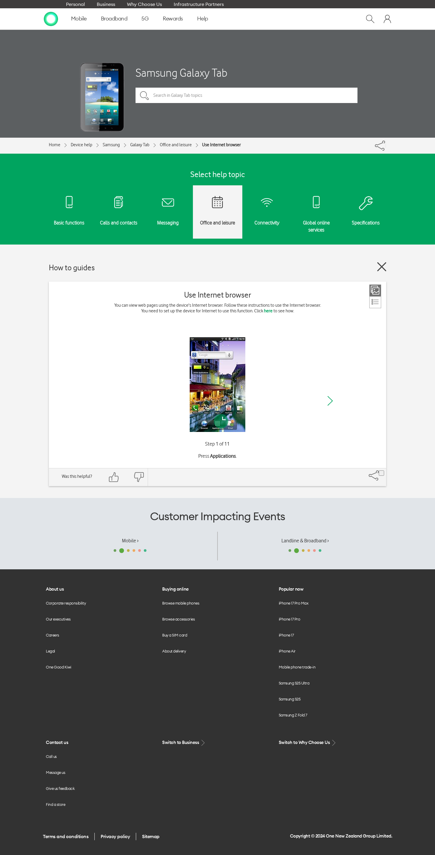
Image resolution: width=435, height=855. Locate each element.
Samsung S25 (290, 699)
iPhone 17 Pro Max (294, 603)
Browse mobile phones (180, 603)
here (268, 311)
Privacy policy (115, 836)
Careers (52, 635)
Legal (50, 651)
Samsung (111, 144)
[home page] (51, 19)
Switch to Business (181, 742)
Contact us (57, 742)
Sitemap (151, 836)
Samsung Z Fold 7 (293, 715)
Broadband (114, 18)
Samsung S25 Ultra (294, 683)
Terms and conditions (65, 836)
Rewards (173, 18)
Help (202, 18)
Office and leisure (176, 144)
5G (145, 18)
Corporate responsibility (66, 603)
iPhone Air (287, 651)
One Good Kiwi (58, 667)
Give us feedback (60, 788)
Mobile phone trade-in (297, 667)
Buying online (175, 589)
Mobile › (130, 541)
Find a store (55, 804)
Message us (55, 772)
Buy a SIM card (174, 635)
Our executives (58, 619)
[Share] (385, 144)
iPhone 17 (286, 635)
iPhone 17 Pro (289, 619)
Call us (51, 756)
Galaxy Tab (139, 144)
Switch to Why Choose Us (305, 742)
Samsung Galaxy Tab (182, 72)
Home (54, 144)
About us (55, 589)
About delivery (174, 651)
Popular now (291, 589)
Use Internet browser (221, 144)
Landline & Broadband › (305, 541)
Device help (81, 144)
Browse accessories (178, 619)
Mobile (79, 18)
